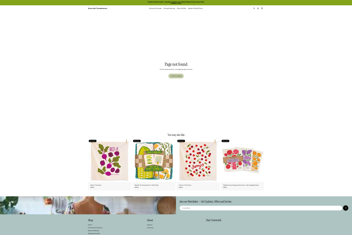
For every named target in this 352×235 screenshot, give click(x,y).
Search (90, 225)
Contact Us (150, 228)
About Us (149, 225)
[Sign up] (345, 208)
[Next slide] (128, 161)
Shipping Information (94, 233)
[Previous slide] (91, 161)
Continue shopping (176, 76)
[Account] (258, 8)
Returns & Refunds (93, 230)
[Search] (254, 8)
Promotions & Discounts (95, 228)
